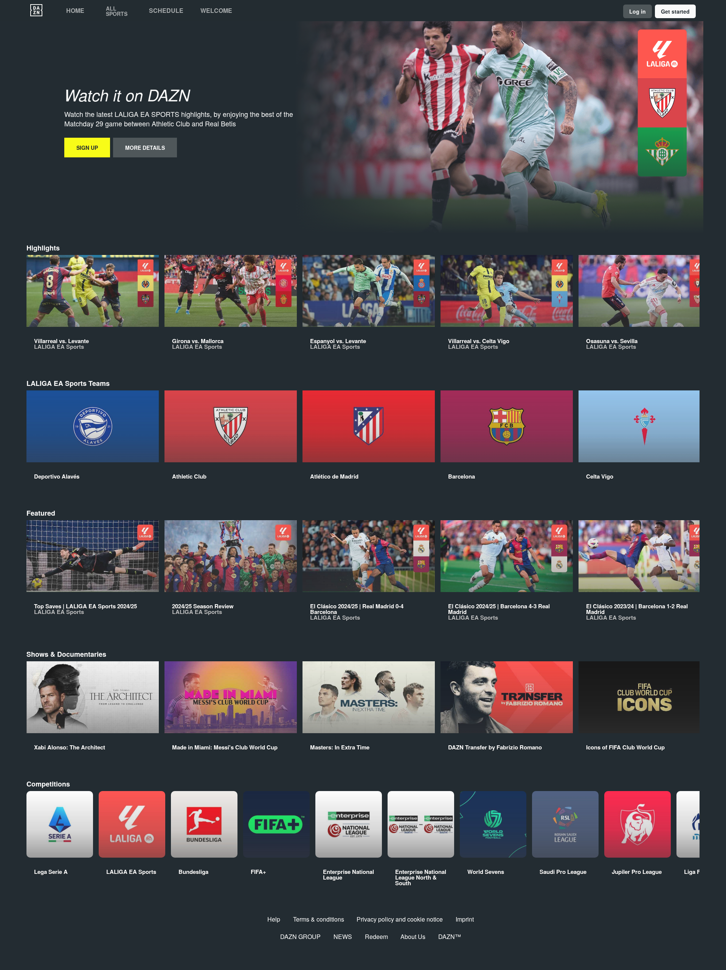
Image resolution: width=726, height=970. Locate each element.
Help (273, 919)
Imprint (465, 919)
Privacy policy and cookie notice (400, 919)
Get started (675, 11)
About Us (412, 936)
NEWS (343, 936)
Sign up (87, 147)
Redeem (376, 936)
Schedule (166, 11)
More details (145, 147)
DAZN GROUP (300, 936)
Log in (637, 11)
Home (75, 11)
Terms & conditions (318, 919)
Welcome (216, 11)
